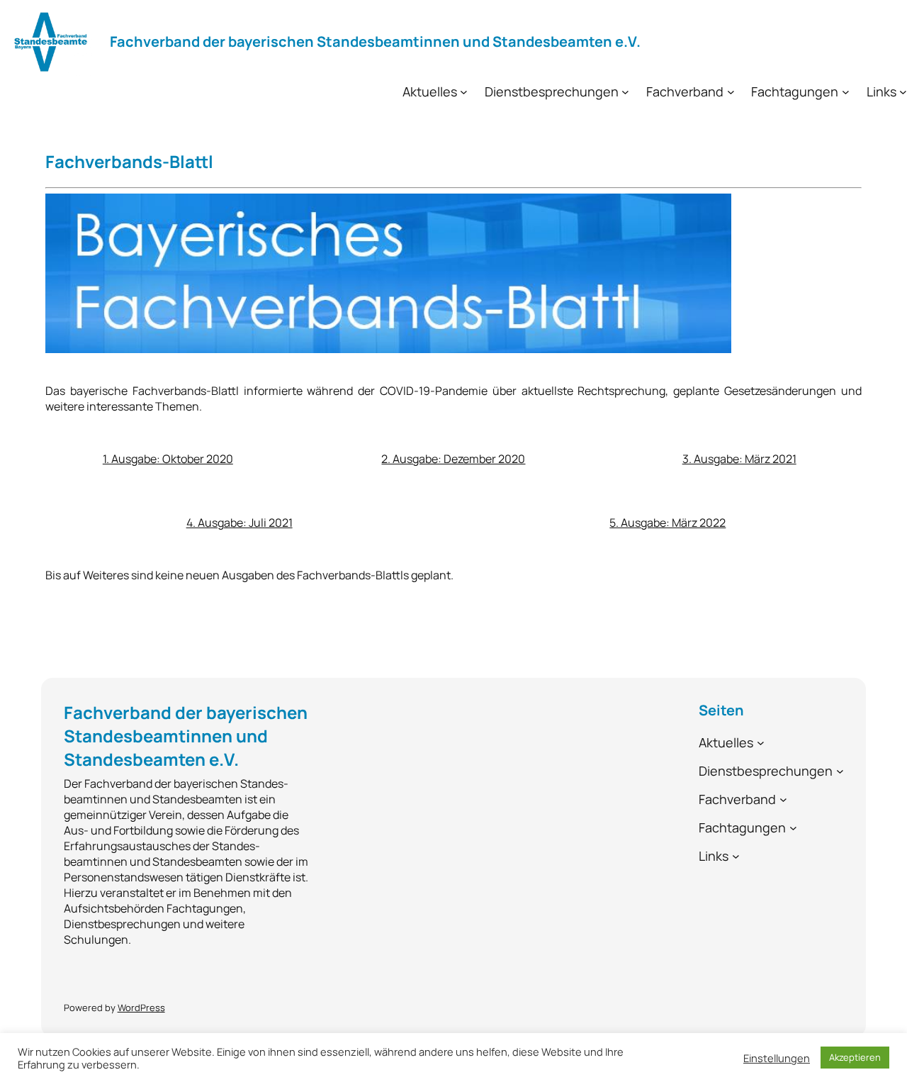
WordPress (141, 1007)
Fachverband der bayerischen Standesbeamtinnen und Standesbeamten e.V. (375, 41)
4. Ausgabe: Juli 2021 (239, 522)
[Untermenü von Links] (903, 92)
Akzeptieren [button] (855, 1057)
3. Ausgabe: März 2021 (739, 459)
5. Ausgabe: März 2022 (667, 522)
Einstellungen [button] (776, 1058)
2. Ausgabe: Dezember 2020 (453, 459)
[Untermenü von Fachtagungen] (846, 92)
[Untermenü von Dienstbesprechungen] (625, 92)
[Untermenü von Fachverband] (731, 92)
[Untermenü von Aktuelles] (464, 92)
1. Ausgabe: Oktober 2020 (168, 459)
